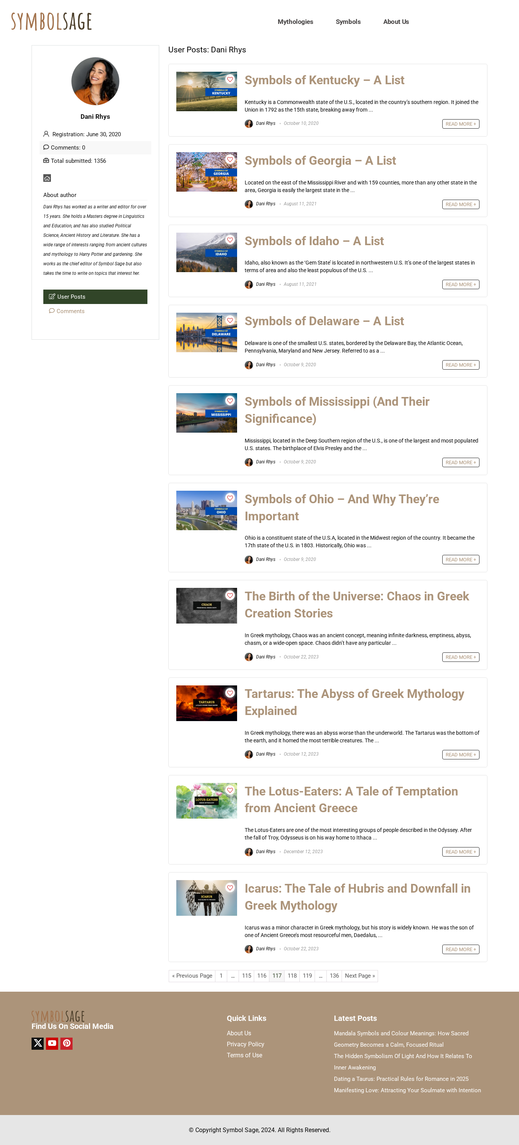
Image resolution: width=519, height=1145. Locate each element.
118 (292, 975)
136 (334, 975)
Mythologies (295, 21)
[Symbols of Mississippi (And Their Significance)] (206, 396)
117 (277, 975)
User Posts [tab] (71, 296)
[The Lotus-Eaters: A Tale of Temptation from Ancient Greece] (206, 786)
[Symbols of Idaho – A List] (206, 236)
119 (307, 975)
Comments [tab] (71, 311)
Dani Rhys (265, 123)
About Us (396, 21)
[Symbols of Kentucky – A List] (206, 75)
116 (261, 975)
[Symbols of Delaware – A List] (206, 316)
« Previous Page (192, 975)
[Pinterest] (66, 1044)
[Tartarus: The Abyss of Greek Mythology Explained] (206, 688)
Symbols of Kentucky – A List (325, 80)
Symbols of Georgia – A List (320, 160)
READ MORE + (461, 124)
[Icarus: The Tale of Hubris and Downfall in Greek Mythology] (206, 883)
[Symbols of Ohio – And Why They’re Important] (206, 494)
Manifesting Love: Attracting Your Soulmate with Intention (407, 1090)
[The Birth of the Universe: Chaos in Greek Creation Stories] (206, 591)
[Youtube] (52, 1044)
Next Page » (360, 975)
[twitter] (38, 1044)
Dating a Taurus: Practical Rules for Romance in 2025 (401, 1079)
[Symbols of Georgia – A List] (206, 155)
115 (246, 975)
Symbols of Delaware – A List (324, 321)
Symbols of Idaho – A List (314, 241)
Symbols (348, 21)
